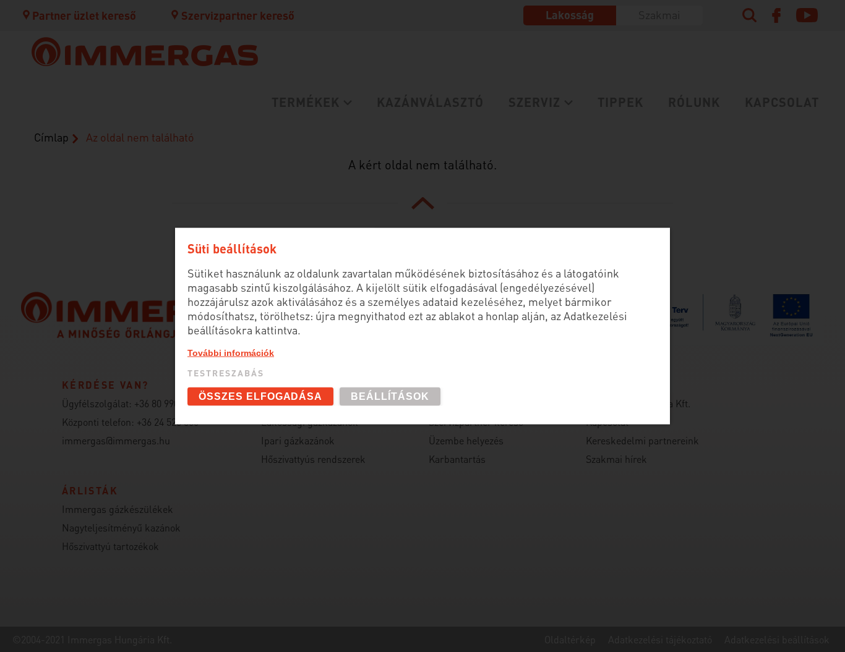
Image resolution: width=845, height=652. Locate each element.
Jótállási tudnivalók (144, 192)
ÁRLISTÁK (367, 220)
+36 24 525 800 (168, 421)
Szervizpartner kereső (237, 15)
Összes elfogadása (260, 396)
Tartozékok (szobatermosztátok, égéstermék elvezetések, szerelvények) (450, 138)
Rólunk (694, 102)
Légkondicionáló (135, 200)
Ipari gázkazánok (298, 440)
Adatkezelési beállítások (777, 639)
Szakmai (659, 14)
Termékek (306, 102)
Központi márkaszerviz (153, 131)
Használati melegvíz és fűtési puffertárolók (210, 220)
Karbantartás (126, 171)
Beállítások (390, 396)
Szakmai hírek (616, 458)
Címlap (51, 137)
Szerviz (534, 102)
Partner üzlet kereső (84, 15)
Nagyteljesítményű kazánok (121, 527)
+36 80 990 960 (165, 403)
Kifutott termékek (390, 200)
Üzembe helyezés (137, 151)
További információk (230, 352)
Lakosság (570, 14)
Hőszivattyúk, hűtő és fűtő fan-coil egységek (184, 172)
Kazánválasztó (430, 102)
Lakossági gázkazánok (152, 131)
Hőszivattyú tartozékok (110, 546)
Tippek (620, 102)
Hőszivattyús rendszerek (313, 458)
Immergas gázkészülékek (117, 508)
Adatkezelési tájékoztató (660, 639)
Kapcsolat (782, 102)
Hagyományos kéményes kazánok (433, 165)
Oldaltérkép (570, 639)
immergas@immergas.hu (116, 440)
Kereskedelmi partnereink (642, 440)
